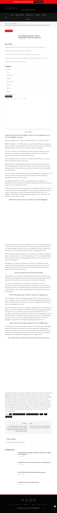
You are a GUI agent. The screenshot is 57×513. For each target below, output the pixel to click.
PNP (45, 414)
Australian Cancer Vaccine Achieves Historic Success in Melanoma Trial (34, 462)
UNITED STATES (20, 15)
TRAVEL (44, 15)
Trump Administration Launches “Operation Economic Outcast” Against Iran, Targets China (25, 47)
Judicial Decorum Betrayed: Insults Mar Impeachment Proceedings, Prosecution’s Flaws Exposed (26, 58)
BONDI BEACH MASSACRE (18, 414)
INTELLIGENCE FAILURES (32, 414)
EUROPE (38, 15)
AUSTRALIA (8, 96)
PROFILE (28, 19)
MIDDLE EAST (29, 15)
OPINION (9, 85)
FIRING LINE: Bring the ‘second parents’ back (15, 61)
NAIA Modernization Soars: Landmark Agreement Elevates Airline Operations (22, 54)
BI (10, 414)
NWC (41, 414)
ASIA (12, 15)
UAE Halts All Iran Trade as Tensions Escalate (28, 482)
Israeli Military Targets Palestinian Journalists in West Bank (18, 50)
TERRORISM (8, 416)
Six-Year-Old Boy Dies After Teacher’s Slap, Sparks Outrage (31, 472)
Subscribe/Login (38, 1)
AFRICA (9, 69)
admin (7, 98)
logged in (14, 442)
